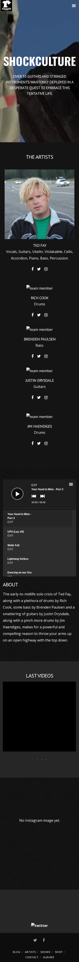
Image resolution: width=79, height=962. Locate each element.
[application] (39, 494)
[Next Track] (41, 499)
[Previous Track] (33, 499)
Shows (45, 952)
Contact (31, 957)
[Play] (14, 490)
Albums (48, 957)
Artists (30, 952)
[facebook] (32, 269)
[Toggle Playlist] (75, 485)
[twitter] (39, 269)
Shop (58, 952)
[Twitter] (39, 925)
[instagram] (46, 269)
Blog (16, 952)
